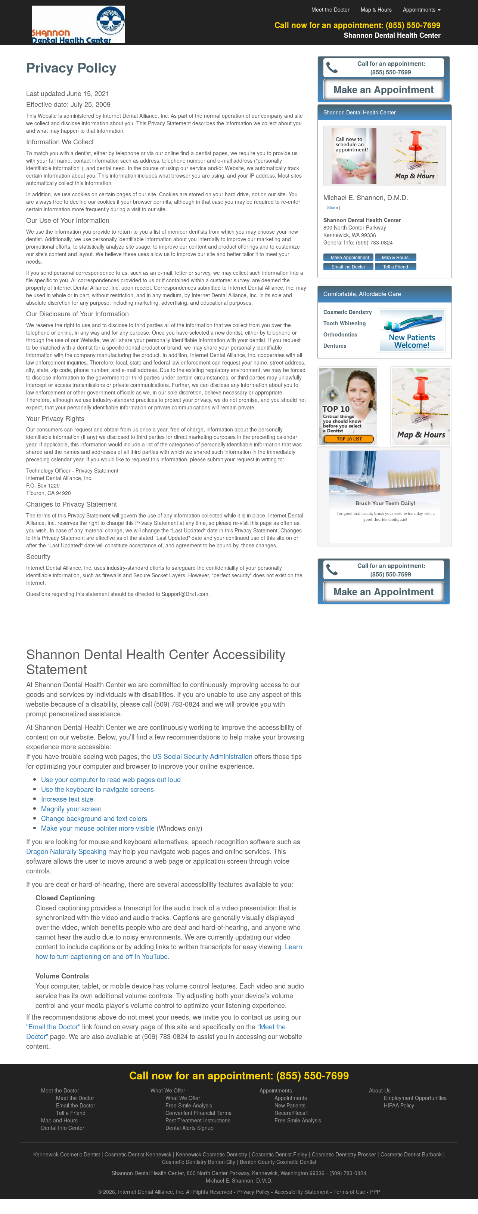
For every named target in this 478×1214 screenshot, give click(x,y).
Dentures (335, 345)
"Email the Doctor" (53, 1026)
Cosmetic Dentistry (347, 312)
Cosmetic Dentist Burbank (411, 1154)
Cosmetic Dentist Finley (279, 1154)
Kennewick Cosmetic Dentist (66, 1154)
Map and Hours (59, 1120)
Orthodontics (340, 334)
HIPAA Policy (399, 1105)
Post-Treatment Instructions (197, 1120)
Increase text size (67, 798)
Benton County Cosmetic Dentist (278, 1161)
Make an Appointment (383, 89)
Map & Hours (376, 9)
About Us (380, 1090)
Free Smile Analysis (188, 1105)
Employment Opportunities (415, 1097)
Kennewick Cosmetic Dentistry (211, 1154)
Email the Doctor (348, 266)
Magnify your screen (71, 808)
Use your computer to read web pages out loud (111, 779)
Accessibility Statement (301, 1191)
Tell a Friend (395, 266)
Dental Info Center (62, 1127)
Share (332, 207)
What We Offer (167, 1090)
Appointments (276, 1090)
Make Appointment (350, 257)
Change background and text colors (94, 818)
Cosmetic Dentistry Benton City (198, 1161)
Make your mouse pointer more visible (98, 828)
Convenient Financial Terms (198, 1112)
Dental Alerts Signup (189, 1127)
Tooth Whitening (344, 323)
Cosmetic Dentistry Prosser (344, 1154)
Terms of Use (349, 1191)
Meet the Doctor (330, 9)
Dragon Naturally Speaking (66, 851)
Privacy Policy (253, 1191)
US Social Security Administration (202, 756)
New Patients (289, 1105)
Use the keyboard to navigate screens (97, 789)
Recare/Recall (291, 1112)
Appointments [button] (420, 9)
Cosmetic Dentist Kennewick (138, 1154)
